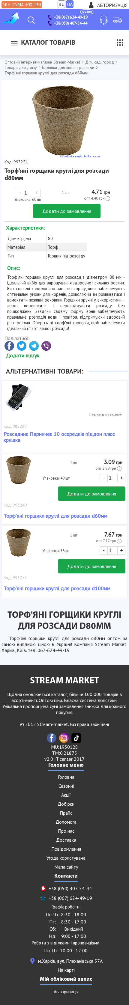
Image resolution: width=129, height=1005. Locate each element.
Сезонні (66, 786)
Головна (66, 777)
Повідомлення (66, 849)
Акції (66, 795)
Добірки (66, 804)
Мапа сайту (66, 867)
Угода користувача (66, 858)
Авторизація (112, 5)
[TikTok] (76, 738)
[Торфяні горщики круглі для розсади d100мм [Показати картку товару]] (19, 545)
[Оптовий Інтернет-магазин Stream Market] (11, 22)
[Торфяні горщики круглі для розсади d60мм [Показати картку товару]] (19, 473)
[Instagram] (64, 738)
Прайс (66, 813)
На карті (66, 970)
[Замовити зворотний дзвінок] (103, 20)
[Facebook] (51, 738)
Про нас (66, 831)
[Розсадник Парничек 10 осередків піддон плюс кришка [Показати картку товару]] (19, 400)
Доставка (66, 840)
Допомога (66, 822)
